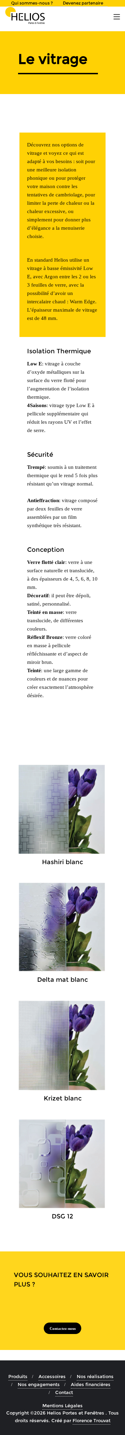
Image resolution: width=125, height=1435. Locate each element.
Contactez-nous (63, 1328)
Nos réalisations (95, 1376)
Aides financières (90, 1384)
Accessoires (52, 1376)
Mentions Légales (62, 1405)
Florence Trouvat (91, 1420)
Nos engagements (39, 1384)
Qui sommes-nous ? (32, 3)
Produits (17, 1376)
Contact (64, 1392)
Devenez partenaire (83, 3)
